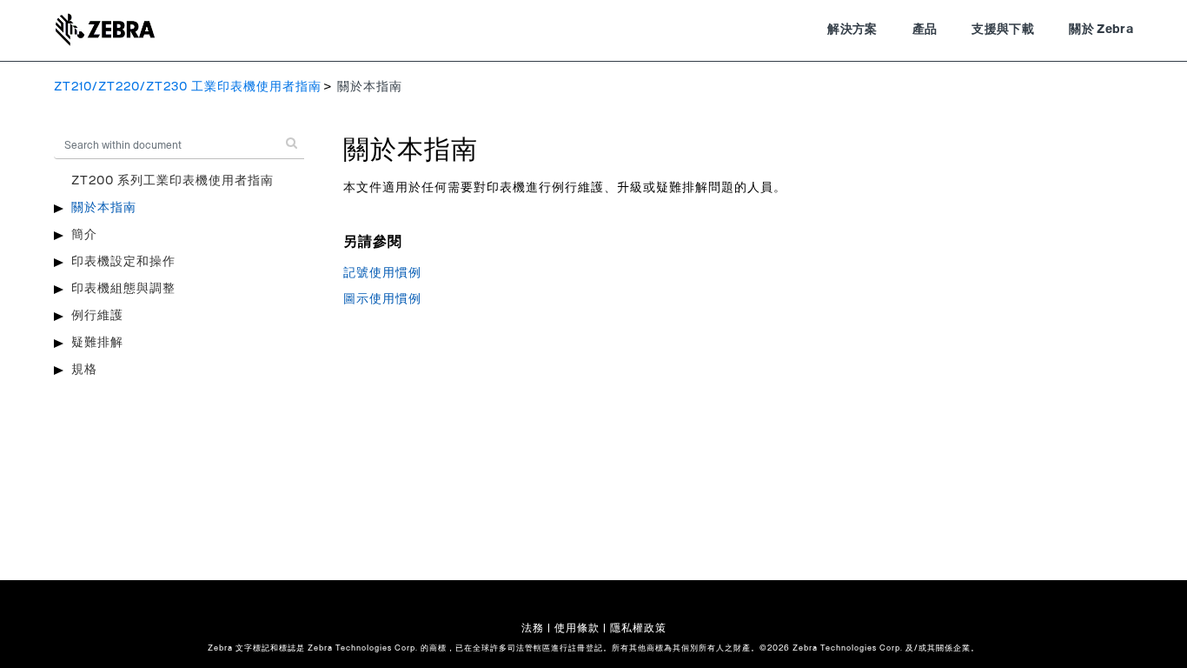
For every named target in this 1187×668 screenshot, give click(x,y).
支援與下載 (1002, 29)
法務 (532, 628)
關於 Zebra (1101, 29)
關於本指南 (103, 208)
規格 (84, 370)
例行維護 (97, 316)
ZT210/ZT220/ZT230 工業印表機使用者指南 (188, 87)
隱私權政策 (638, 628)
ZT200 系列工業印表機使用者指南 (172, 181)
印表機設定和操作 (123, 262)
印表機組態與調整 (123, 289)
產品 (925, 29)
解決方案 (852, 29)
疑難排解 (97, 343)
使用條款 (577, 628)
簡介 (84, 235)
